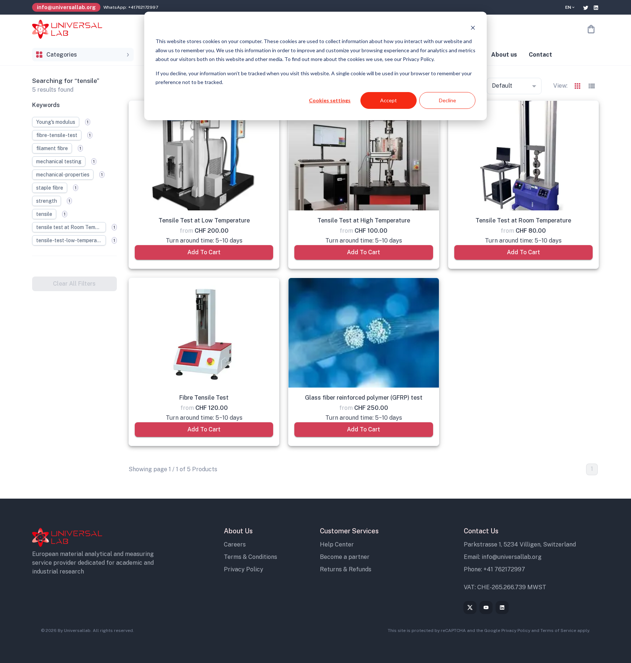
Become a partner (345, 556)
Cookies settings (330, 100)
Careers (235, 544)
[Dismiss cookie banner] (472, 27)
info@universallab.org (512, 556)
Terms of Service (558, 630)
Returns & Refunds (345, 569)
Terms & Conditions (250, 556)
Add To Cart (204, 252)
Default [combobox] (502, 85)
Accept (388, 100)
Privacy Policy (243, 569)
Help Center (337, 544)
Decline (447, 100)
